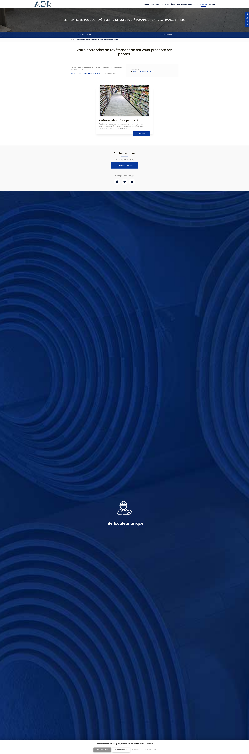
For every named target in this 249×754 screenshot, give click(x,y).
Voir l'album (141, 133)
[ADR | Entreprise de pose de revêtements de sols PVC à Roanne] (43, 4)
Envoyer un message (124, 165)
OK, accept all (103, 750)
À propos (155, 4)
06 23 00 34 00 (126, 159)
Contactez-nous (166, 34)
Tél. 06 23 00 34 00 (84, 34)
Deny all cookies (121, 750)
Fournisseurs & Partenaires (187, 4)
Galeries (203, 4)
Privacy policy (151, 750)
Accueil (146, 4)
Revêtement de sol (168, 4)
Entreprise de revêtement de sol (143, 71)
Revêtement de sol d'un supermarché (118, 120)
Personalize (138, 750)
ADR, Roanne (87, 73)
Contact (212, 4)
